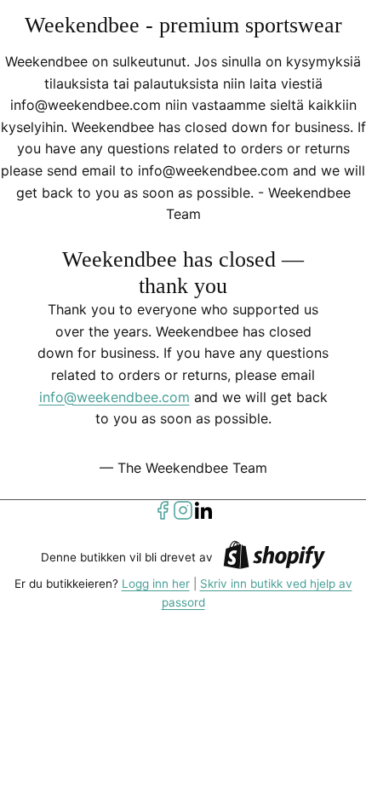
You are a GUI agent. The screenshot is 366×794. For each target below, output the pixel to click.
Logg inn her (156, 583)
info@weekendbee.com (114, 397)
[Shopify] (274, 557)
